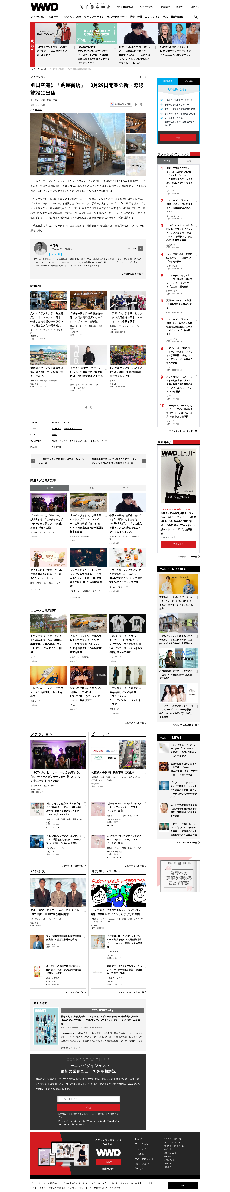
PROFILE (132, 248)
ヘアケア (137, 815)
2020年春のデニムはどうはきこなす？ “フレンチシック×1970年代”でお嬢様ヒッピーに (114, 461)
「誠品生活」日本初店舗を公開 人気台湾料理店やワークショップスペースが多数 (86, 317)
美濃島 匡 (34, 336)
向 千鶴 (94, 925)
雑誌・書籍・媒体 (49, 100)
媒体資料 (167, 1167)
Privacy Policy (112, 1121)
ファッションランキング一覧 (183, 431)
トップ (138, 1139)
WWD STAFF (51, 944)
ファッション (38, 16)
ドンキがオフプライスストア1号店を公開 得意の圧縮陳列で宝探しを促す (126, 371)
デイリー (168, 161)
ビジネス (69, 16)
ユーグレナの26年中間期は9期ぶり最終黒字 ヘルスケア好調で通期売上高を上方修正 (63, 970)
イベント (34, 657)
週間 (189, 161)
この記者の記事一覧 (131, 274)
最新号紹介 (177, 16)
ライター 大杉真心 (77, 388)
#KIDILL (34, 795)
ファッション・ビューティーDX (48, 919)
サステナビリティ (117, 16)
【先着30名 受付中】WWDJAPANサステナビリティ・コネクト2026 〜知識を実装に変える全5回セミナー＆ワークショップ (94, 54)
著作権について (170, 1153)
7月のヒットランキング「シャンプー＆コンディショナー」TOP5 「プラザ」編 (124, 807)
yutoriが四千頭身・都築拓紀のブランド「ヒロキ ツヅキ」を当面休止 (179, 258)
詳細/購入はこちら (69, 1048)
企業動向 (113, 326)
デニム (62, 848)
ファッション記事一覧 (72, 866)
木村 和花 (50, 852)
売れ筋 (110, 815)
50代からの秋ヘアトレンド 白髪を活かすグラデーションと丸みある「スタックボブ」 (175, 50)
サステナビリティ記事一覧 (131, 992)
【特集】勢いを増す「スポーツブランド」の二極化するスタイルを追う (52, 50)
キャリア (139, 1168)
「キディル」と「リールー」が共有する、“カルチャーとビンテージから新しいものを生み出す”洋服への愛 (46, 521)
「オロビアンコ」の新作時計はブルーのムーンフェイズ (61, 461)
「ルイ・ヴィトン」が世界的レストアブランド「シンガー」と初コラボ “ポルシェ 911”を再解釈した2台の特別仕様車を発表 (86, 523)
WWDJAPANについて (172, 1139)
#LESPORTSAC (53, 828)
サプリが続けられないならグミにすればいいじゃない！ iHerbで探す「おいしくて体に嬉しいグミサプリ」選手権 (125, 576)
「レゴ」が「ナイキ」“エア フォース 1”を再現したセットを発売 (46, 692)
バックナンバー (147, 7)
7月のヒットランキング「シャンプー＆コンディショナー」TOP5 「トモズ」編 (124, 839)
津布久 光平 (35, 789)
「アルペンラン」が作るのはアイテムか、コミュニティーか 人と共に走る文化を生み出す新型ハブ (175, 640)
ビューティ (54, 16)
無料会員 (168, 81)
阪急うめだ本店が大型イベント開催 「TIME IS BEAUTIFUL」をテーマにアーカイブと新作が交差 (86, 694)
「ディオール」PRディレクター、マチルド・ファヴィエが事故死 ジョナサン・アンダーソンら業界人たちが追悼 (179, 355)
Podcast (111, 919)
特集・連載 (136, 16)
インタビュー (36, 532)
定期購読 (165, 7)
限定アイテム (49, 532)
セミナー (180, 7)
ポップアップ (81, 385)
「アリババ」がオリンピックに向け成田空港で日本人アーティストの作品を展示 (126, 317)
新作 (72, 385)
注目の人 (126, 536)
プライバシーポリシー (89, 1114)
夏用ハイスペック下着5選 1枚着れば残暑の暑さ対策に (180, 304)
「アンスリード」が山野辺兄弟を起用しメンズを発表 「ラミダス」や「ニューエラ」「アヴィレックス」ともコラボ (125, 696)
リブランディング (47, 330)
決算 (48, 978)
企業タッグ (93, 385)
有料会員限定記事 (125, 7)
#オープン (56, 428)
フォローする (56, 254)
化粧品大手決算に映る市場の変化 (111, 772)
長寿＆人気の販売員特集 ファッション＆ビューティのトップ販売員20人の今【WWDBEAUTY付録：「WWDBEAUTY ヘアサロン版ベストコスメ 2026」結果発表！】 (100, 1020)
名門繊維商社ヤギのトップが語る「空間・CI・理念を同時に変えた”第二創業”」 (176, 675)
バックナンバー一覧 (187, 556)
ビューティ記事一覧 (134, 866)
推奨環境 (167, 1149)
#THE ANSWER (114, 858)
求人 (165, 16)
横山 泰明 (34, 384)
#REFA (110, 825)
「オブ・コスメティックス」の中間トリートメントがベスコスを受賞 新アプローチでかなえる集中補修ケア (184, 790)
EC (31, 919)
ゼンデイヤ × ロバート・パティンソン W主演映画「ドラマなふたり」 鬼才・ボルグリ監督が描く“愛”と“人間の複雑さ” (86, 578)
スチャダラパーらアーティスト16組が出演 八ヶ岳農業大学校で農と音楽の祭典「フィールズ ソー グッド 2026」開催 (46, 644)
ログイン (195, 7)
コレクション (152, 16)
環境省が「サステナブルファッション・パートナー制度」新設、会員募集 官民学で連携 (124, 970)
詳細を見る (178, 544)
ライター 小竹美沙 (114, 819)
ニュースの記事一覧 (134, 723)
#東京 (54, 434)
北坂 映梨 (114, 329)
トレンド (50, 819)
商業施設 (92, 326)
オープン (34, 100)
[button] (197, 17)
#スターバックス (60, 441)
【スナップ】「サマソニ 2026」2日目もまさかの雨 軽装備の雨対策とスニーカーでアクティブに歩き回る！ (180, 326)
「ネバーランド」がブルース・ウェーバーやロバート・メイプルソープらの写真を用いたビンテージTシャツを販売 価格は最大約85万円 (126, 644)
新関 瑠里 (95, 784)
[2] (136, 166)
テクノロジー (124, 326)
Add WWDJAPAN (123, 104)
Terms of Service (70, 1124)
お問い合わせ (169, 1160)
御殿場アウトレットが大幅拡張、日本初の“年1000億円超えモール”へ (46, 371)
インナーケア (122, 587)
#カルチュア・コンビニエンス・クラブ (88, 441)
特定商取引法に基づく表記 (174, 1146)
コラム (112, 587)
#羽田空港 (56, 447)
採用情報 (167, 1163)
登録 (178, 137)
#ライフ (68, 422)
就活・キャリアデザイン (90, 16)
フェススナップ (172, 216)
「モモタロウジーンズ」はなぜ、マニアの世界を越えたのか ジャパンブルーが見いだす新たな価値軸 (63, 839)
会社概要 (167, 1156)
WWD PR (185, 725)
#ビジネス (56, 422)
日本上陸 (73, 326)
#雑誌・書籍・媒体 (73, 428)
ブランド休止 (171, 266)
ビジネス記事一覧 (74, 992)
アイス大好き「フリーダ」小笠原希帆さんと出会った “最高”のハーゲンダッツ (46, 574)
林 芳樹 (38, 109)
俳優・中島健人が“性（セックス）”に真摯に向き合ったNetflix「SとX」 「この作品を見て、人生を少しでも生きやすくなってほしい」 (135, 54)
